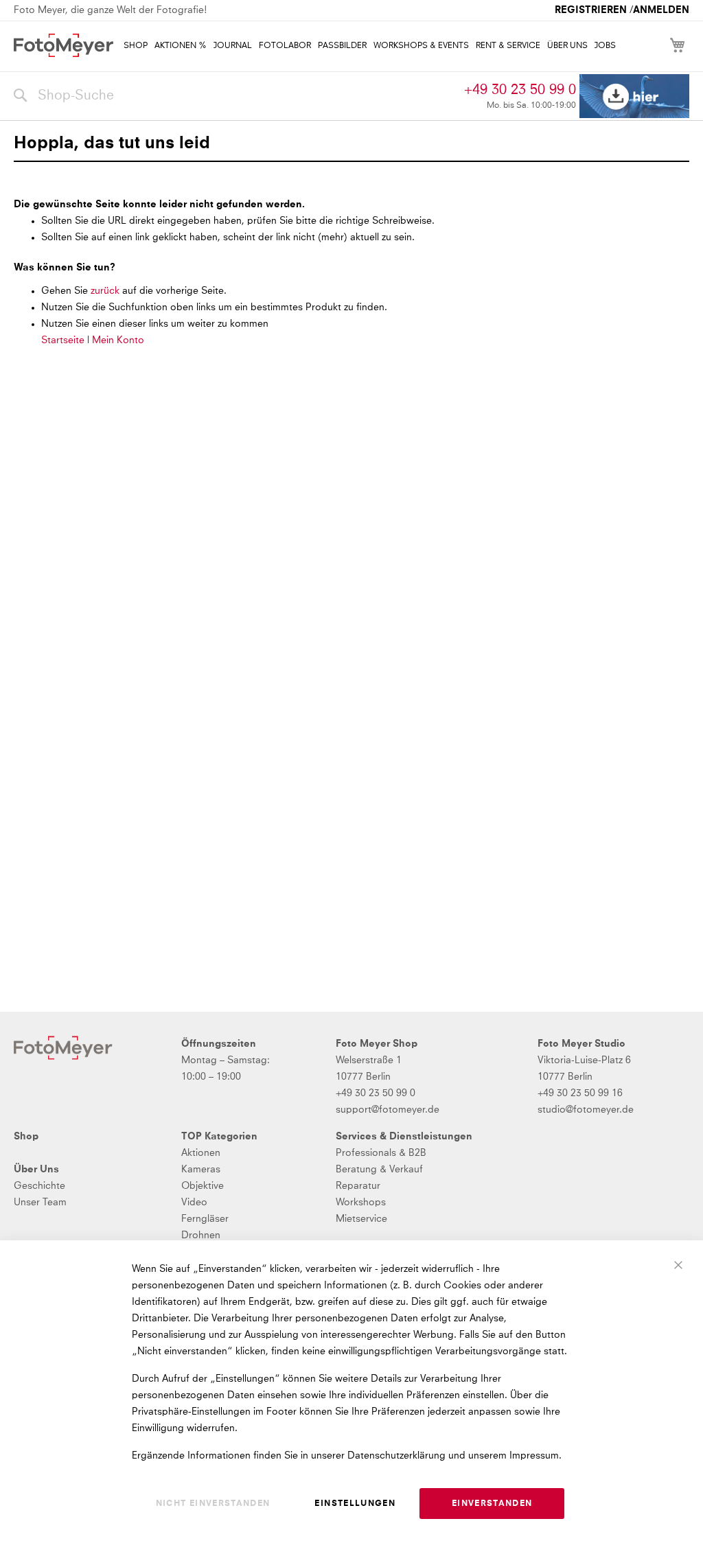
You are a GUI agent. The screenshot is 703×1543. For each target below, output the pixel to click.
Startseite (62, 340)
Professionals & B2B (381, 1153)
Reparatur (358, 1186)
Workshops (361, 1202)
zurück (106, 291)
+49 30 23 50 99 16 (580, 1093)
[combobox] (235, 96)
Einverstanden (492, 1504)
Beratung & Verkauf (379, 1169)
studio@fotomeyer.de (586, 1110)
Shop (26, 1136)
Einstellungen (354, 1504)
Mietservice (361, 1219)
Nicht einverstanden (213, 1504)
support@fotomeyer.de (387, 1110)
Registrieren (591, 10)
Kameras (200, 1169)
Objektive (202, 1186)
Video (194, 1202)
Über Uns (36, 1169)
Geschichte (39, 1186)
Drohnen (200, 1235)
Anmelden (661, 10)
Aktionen (200, 1153)
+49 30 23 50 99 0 (520, 90)
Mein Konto (118, 340)
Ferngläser (205, 1219)
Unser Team (40, 1202)
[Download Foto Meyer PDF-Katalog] (634, 96)
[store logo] (63, 45)
